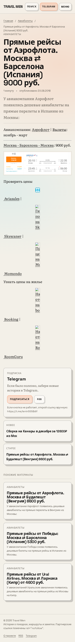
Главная (8, 20)
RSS (39, 399)
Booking (10, 319)
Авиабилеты (25, 20)
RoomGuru (13, 356)
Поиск (32, 6)
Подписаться (19, 399)
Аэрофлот (40, 129)
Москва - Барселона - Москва (28, 145)
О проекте (9, 635)
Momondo (12, 273)
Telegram (48, 6)
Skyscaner (12, 236)
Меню (65, 6)
